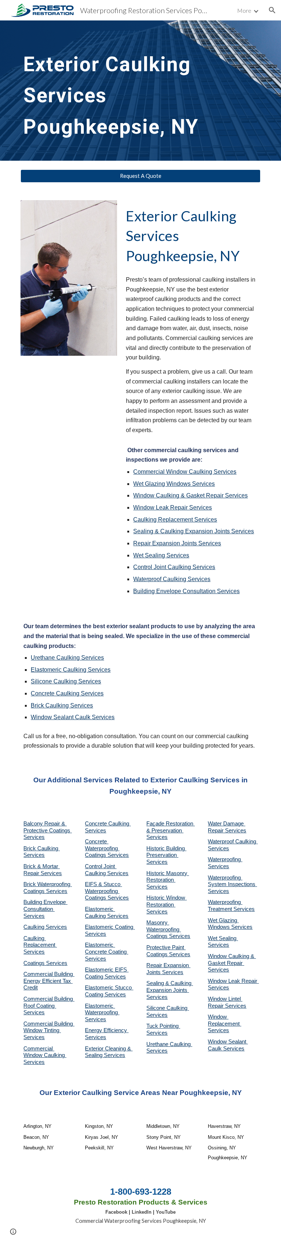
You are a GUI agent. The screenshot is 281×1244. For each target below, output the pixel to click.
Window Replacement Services (224, 1023)
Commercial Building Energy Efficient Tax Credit (48, 981)
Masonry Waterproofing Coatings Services (168, 929)
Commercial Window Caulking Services (184, 472)
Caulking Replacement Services (175, 519)
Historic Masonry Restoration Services (167, 880)
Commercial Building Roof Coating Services (48, 1005)
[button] (272, 10)
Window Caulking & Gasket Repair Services (190, 495)
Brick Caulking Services (62, 705)
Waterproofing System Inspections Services (232, 884)
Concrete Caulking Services (67, 693)
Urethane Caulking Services (67, 658)
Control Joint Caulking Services (174, 567)
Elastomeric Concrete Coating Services (106, 951)
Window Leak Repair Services (172, 507)
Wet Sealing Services (161, 555)
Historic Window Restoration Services (166, 904)
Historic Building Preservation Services (166, 855)
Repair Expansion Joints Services (177, 543)
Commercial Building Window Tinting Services (48, 1030)
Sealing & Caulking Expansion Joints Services (193, 531)
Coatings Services (45, 963)
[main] (130, 90)
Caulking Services (45, 927)
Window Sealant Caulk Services (73, 717)
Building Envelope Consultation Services (186, 591)
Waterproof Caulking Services (171, 579)
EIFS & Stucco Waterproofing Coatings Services (107, 891)
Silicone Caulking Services (66, 681)
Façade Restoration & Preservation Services (170, 830)
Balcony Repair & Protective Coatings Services (47, 830)
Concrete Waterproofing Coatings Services (107, 848)
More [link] (244, 10)
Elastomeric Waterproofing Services (102, 1012)
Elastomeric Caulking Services (70, 670)
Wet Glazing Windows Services (174, 484)
